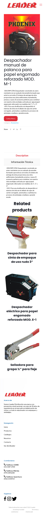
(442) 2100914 (9, 479)
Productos (8, 431)
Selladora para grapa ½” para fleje (22, 367)
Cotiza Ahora (10, 119)
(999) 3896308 (9, 473)
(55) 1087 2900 (9, 467)
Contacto (7, 442)
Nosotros (7, 438)
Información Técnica (22, 161)
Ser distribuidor (9, 446)
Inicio (6, 427)
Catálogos (7, 435)
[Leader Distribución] (22, 4)
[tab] (22, 155)
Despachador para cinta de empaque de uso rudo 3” (22, 257)
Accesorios (15, 123)
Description (22, 155)
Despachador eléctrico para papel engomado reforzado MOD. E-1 (22, 313)
